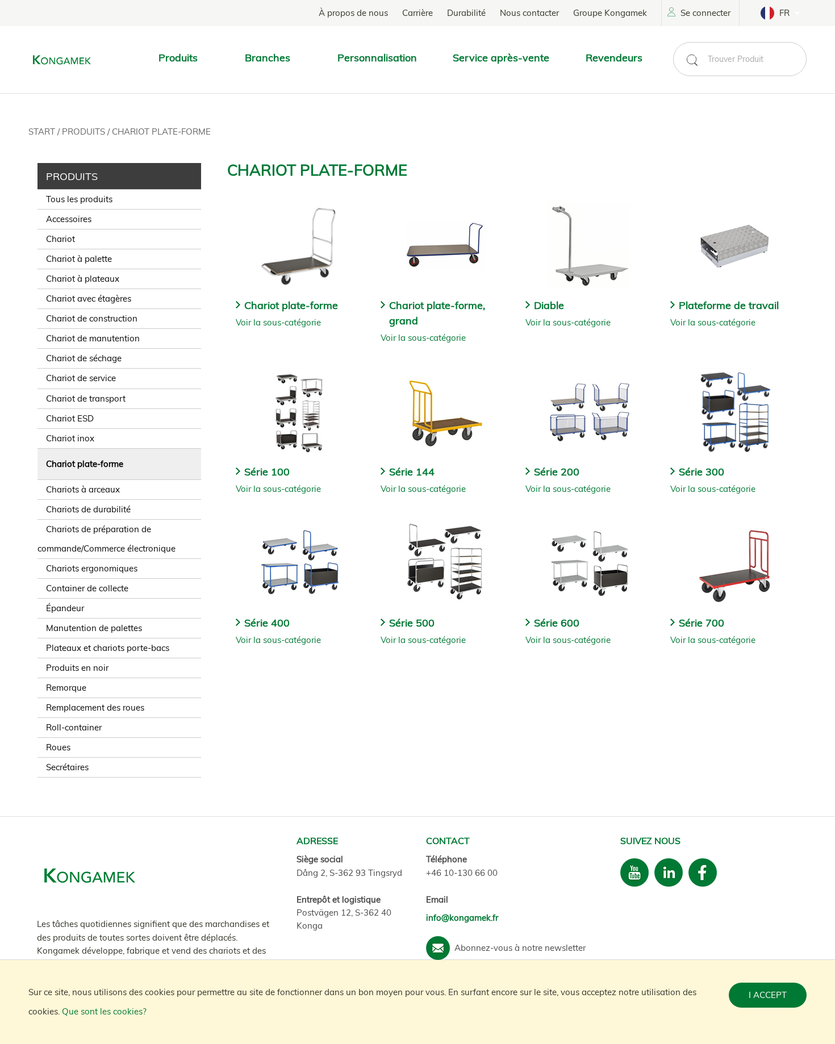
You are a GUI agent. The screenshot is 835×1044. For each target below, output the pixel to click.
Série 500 (412, 622)
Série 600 (556, 622)
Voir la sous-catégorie (278, 322)
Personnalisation (377, 57)
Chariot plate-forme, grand (437, 313)
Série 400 (267, 622)
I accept (768, 994)
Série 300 (701, 471)
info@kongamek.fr (462, 917)
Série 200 (556, 471)
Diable (549, 305)
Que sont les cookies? (104, 1011)
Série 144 (412, 471)
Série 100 (267, 471)
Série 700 (701, 622)
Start (42, 131)
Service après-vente (501, 57)
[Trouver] (691, 60)
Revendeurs (614, 57)
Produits (84, 131)
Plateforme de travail (729, 305)
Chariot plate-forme (161, 131)
